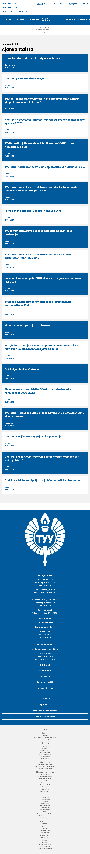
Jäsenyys (45, 735)
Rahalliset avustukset (45, 764)
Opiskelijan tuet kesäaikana (22, 369)
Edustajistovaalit (45, 779)
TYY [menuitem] (57, 19)
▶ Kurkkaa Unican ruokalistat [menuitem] (15, 11)
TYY (45, 794)
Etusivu (42, 27)
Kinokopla (45, 787)
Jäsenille (45, 733)
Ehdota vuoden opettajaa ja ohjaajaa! (28, 325)
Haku (86, 4)
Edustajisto (45, 838)
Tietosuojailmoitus (45, 688)
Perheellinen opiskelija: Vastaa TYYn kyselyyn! (33, 210)
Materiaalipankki (45, 818)
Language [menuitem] (58, 3)
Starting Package (45, 754)
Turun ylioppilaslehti (45, 752)
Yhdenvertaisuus (45, 816)
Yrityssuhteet (45, 810)
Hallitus (45, 840)
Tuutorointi (45, 783)
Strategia (45, 801)
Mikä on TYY (45, 797)
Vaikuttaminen (45, 805)
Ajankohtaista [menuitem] (70, 19)
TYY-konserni (45, 807)
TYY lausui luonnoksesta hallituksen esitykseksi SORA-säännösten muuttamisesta (38, 256)
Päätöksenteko (45, 799)
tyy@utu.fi (50, 590)
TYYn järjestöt (45, 774)
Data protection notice (45, 716)
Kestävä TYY (45, 812)
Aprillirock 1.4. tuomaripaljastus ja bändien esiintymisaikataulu (43, 480)
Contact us (45, 698)
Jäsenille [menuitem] (20, 19)
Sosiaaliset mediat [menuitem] (41, 4)
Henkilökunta (45, 842)
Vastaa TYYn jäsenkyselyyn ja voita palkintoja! (33, 436)
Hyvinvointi (45, 742)
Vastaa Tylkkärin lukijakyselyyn (24, 78)
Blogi (45, 828)
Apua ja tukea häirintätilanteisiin (45, 738)
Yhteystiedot (45, 835)
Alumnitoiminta (45, 791)
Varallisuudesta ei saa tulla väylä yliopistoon (32, 58)
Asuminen (45, 746)
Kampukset (45, 803)
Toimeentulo (45, 744)
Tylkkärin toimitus (45, 844)
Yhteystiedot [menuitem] (83, 19)
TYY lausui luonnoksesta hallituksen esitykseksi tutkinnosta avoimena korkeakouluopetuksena (41, 188)
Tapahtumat (45, 789)
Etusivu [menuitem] (7, 19)
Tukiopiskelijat (45, 785)
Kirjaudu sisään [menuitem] (73, 4)
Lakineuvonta (45, 676)
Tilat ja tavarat (45, 750)
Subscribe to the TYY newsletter (45, 710)
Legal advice (45, 704)
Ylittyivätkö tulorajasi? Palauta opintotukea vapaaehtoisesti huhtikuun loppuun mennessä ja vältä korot (42, 347)
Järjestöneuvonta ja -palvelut (45, 766)
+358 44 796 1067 (48, 592)
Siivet (45, 781)
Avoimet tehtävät (45, 830)
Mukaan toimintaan (45, 772)
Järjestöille (45, 762)
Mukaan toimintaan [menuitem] (46, 19)
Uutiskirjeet (45, 832)
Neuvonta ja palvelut (45, 740)
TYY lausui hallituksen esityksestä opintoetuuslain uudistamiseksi (45, 167)
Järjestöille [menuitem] (33, 19)
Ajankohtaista (43, 30)
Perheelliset (45, 748)
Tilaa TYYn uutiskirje (45, 682)
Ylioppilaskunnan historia (45, 814)
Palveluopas (45, 759)
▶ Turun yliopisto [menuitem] (10, 3)
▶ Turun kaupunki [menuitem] (10, 7)
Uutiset (45, 824)
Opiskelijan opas (45, 756)
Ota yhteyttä (45, 670)
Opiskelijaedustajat (45, 777)
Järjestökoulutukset (45, 769)
